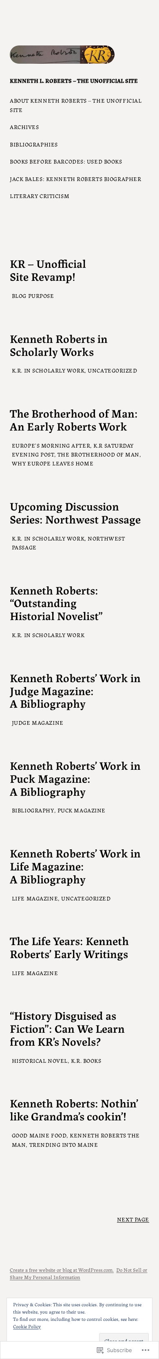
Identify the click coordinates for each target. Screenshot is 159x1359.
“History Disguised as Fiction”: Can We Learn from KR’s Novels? (67, 1028)
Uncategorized (112, 370)
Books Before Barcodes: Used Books (66, 161)
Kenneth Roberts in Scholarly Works (59, 345)
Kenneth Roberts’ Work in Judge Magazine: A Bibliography (75, 690)
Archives (24, 127)
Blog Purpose (33, 295)
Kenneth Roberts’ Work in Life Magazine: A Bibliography (75, 865)
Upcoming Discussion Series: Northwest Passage (75, 513)
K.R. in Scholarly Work (48, 370)
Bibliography (33, 810)
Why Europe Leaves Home (52, 463)
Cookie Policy (27, 1325)
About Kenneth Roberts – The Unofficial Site (75, 104)
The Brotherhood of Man (98, 454)
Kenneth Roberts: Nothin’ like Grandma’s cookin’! (74, 1109)
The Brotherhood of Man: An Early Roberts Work (74, 420)
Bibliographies (34, 144)
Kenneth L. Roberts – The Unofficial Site (74, 80)
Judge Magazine (38, 722)
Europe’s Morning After (51, 445)
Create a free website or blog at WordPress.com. (62, 1269)
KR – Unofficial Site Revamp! (48, 270)
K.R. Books (86, 1060)
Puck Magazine (81, 810)
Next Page (133, 1219)
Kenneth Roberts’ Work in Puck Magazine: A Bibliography (75, 778)
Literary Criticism (39, 196)
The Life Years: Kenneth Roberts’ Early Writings (69, 947)
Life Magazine (35, 898)
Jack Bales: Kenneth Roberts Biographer (75, 178)
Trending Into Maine (63, 1144)
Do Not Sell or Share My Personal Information (78, 1273)
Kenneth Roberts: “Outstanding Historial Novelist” (56, 603)
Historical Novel (40, 1060)
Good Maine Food (39, 1135)
